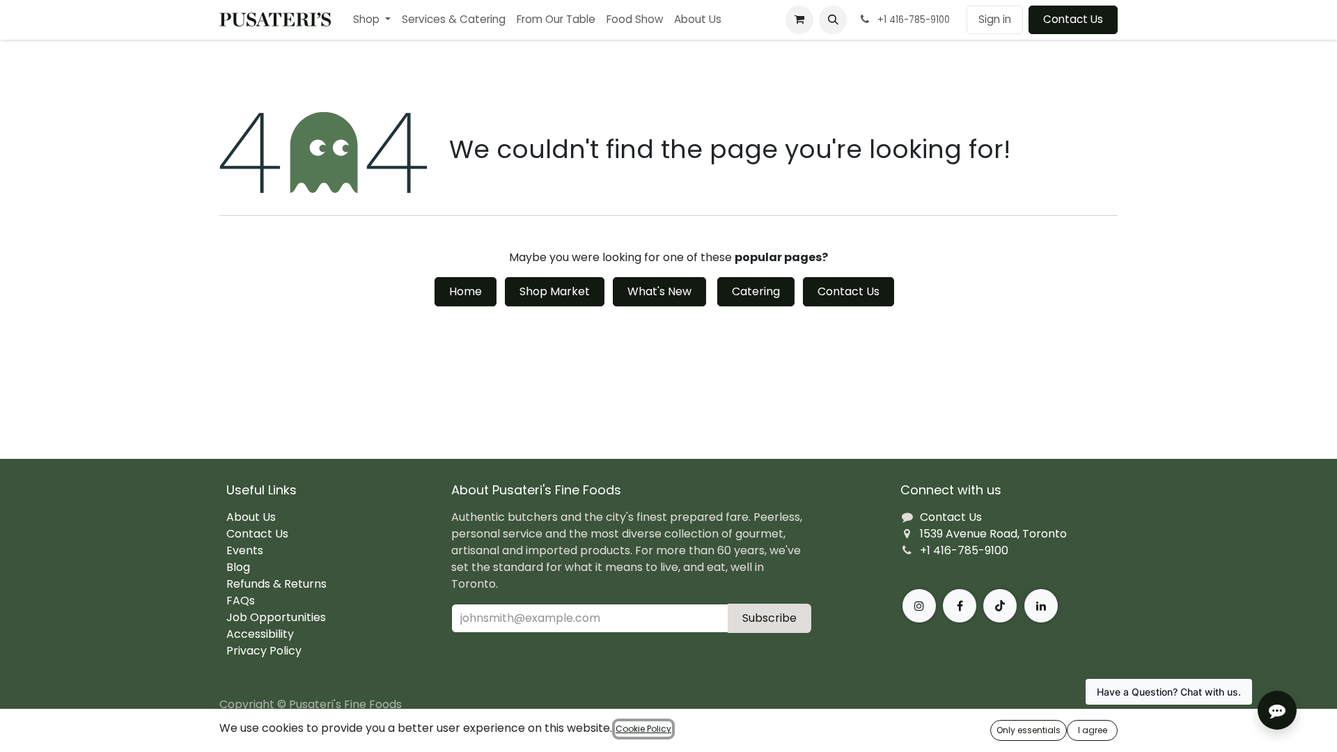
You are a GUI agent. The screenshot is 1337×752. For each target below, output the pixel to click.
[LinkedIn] (1041, 605)
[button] (833, 19)
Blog (238, 567)
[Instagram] (919, 605)
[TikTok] (1000, 605)
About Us (251, 517)
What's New (659, 291)
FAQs (240, 601)
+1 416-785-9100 (964, 550)
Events (244, 550)
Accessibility (260, 634)
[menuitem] (371, 19)
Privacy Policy (264, 651)
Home (465, 291)
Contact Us (1073, 19)
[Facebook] (959, 605)
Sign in (994, 19)
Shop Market (554, 291)
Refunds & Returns (276, 584)
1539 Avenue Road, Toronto (993, 534)
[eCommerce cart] (799, 19)
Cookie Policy (643, 729)
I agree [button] (1092, 730)
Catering (756, 291)
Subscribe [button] (769, 618)
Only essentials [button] (1028, 730)
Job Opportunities (276, 617)
